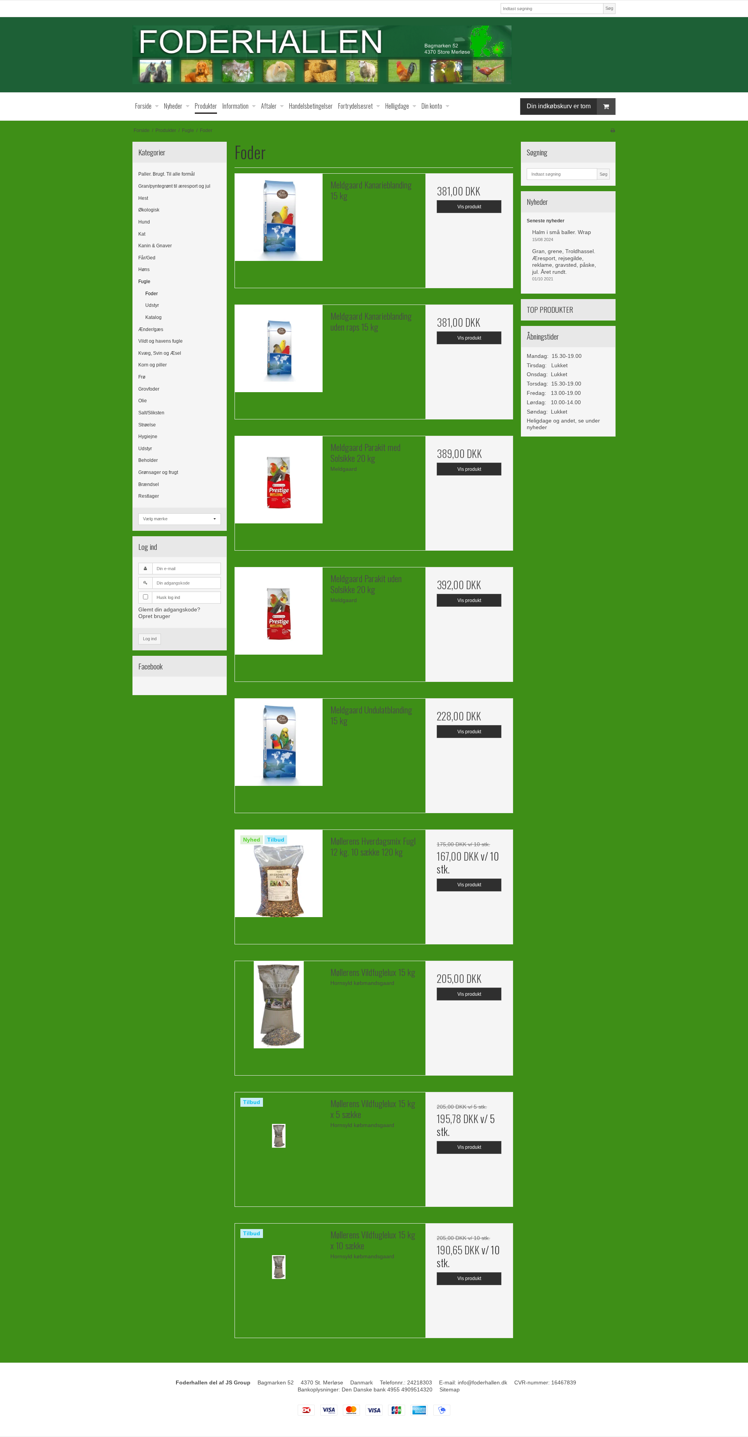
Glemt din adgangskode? (169, 609)
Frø (141, 377)
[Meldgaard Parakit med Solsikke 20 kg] (278, 479)
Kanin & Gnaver (155, 245)
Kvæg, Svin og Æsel (159, 353)
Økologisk (148, 210)
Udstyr (152, 305)
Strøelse (147, 425)
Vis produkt (469, 207)
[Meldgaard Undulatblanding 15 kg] (278, 742)
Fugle (144, 281)
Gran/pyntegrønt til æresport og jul (174, 186)
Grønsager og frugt (158, 472)
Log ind (150, 638)
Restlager (148, 496)
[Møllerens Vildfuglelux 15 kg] (278, 1004)
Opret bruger (154, 616)
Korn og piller (152, 365)
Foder (151, 293)
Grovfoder (148, 389)
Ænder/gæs (150, 329)
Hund (144, 222)
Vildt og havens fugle (160, 341)
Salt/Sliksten (151, 413)
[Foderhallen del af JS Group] (374, 54)
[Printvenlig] (613, 130)
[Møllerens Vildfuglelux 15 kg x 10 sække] (278, 1267)
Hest (143, 198)
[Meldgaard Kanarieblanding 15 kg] (278, 217)
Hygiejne (147, 436)
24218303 (419, 1382)
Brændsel (148, 484)
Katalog (153, 317)
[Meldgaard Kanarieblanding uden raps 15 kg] (278, 348)
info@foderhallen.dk (482, 1382)
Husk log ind (168, 597)
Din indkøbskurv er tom (559, 106)
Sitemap (449, 1389)
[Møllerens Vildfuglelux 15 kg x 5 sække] (278, 1136)
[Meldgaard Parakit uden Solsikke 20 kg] (278, 611)
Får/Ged (146, 258)
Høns (144, 269)
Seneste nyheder (546, 221)
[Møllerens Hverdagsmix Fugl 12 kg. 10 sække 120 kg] (278, 873)
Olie (142, 400)
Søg (609, 8)
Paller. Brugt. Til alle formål (166, 174)
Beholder (148, 460)
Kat (141, 234)
